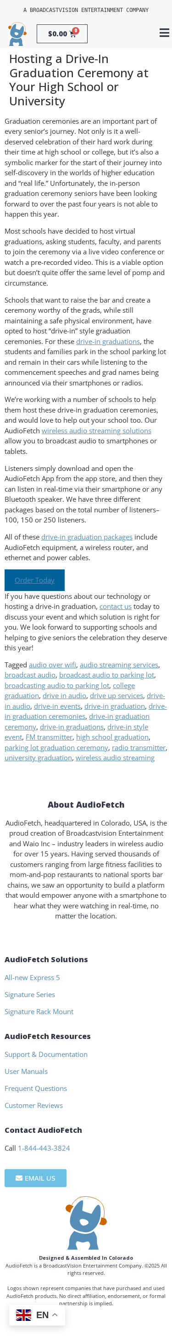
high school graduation (112, 736)
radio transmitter (139, 747)
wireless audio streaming (115, 757)
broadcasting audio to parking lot (57, 685)
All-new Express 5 (32, 977)
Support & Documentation (46, 1054)
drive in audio (64, 695)
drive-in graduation (114, 706)
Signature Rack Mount (39, 1011)
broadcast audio (30, 674)
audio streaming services (119, 664)
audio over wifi (52, 664)
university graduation (38, 757)
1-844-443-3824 (44, 1148)
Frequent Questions (36, 1088)
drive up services (116, 695)
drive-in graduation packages (87, 536)
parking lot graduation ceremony (56, 747)
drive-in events (57, 706)
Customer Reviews (34, 1105)
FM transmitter (49, 736)
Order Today (35, 580)
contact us (116, 606)
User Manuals (26, 1071)
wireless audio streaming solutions (96, 430)
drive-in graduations (108, 341)
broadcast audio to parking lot (106, 674)
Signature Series (30, 994)
